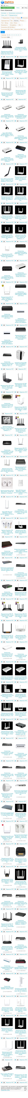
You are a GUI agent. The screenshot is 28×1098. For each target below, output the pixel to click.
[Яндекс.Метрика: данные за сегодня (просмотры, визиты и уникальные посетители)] (25, 1088)
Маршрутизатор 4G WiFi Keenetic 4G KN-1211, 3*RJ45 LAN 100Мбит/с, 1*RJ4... (7, 1030)
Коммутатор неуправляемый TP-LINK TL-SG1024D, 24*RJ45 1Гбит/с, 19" (7, 752)
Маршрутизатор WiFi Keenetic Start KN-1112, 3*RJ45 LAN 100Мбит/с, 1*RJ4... (21, 532)
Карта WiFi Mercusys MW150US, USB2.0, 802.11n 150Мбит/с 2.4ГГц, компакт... (20, 492)
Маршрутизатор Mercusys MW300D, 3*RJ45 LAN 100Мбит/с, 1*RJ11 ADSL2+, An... (7, 838)
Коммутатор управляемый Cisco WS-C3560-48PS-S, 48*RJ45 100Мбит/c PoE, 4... (7, 569)
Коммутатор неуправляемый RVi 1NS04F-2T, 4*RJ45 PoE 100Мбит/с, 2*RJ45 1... (21, 922)
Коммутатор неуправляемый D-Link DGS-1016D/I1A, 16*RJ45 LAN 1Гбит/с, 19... (7, 903)
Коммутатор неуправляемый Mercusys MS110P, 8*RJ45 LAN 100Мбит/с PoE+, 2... (7, 363)
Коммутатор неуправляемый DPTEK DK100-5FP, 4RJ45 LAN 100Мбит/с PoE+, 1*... (7, 405)
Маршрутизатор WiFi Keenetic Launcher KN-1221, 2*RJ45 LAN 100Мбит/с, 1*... (20, 236)
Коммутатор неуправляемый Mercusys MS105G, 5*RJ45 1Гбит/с (7, 987)
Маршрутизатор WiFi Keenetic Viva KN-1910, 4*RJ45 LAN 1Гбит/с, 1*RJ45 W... (20, 815)
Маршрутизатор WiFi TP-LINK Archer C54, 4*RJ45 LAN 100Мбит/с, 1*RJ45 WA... (7, 637)
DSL (20, 25)
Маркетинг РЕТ (10, 56)
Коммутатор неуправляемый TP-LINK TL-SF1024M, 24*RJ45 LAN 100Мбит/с (7, 452)
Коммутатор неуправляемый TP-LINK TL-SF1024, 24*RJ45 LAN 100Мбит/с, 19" (21, 511)
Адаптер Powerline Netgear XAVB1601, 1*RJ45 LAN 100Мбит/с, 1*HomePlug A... (20, 836)
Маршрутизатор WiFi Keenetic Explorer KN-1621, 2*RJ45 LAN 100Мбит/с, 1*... (7, 255)
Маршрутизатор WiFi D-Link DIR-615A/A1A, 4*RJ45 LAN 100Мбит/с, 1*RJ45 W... (7, 860)
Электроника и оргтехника (15, 13)
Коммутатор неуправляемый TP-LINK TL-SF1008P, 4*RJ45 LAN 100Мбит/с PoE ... (21, 574)
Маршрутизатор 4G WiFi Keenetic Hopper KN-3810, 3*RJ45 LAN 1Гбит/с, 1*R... (7, 714)
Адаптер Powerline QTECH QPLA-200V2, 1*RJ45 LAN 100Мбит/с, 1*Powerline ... (7, 492)
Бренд (6, 22)
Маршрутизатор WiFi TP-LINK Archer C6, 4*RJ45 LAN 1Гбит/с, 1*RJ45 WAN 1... (7, 925)
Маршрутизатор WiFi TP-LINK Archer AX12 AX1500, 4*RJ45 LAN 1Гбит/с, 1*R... (7, 53)
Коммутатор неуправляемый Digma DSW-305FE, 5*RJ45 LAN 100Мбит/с (7, 277)
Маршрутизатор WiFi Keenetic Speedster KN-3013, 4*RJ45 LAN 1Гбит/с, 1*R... (20, 198)
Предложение (6, 17)
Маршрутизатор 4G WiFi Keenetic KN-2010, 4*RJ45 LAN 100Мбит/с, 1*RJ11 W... (7, 733)
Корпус (15, 22)
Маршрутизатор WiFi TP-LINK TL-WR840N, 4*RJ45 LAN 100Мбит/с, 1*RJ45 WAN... (20, 450)
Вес (25, 29)
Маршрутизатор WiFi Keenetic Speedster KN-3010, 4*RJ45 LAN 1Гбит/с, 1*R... (20, 883)
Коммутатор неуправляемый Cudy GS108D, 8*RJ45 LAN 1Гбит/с (20, 156)
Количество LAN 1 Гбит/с (7, 29)
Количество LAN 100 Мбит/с (8, 27)
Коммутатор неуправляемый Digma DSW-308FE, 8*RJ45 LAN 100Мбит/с (21, 252)
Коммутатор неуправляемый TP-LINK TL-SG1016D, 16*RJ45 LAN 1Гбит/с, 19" (21, 774)
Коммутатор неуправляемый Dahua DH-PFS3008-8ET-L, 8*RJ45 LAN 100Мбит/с (20, 320)
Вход (26, 7)
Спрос (13, 17)
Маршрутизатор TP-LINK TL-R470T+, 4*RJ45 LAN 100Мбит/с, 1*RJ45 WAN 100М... (21, 1076)
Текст (2, 22)
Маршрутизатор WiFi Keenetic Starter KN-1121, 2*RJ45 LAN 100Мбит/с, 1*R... (7, 236)
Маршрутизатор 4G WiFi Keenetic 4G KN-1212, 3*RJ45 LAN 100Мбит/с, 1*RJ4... (21, 714)
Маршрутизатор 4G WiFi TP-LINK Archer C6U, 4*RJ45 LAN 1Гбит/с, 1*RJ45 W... (21, 430)
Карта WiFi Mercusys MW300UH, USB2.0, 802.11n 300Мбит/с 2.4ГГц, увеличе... (7, 513)
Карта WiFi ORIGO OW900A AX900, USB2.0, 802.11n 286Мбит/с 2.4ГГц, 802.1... (7, 134)
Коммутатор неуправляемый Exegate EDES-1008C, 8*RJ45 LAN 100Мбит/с (20, 137)
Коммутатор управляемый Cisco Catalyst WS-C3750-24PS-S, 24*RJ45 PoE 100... (20, 792)
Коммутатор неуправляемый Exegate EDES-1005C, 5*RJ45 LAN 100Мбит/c (7, 159)
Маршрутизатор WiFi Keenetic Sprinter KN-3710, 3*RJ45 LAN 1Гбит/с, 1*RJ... (7, 696)
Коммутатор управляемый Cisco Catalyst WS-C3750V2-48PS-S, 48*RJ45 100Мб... (20, 551)
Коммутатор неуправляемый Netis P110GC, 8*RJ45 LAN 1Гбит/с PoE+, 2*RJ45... (7, 593)
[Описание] (2, 57)
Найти (2, 32)
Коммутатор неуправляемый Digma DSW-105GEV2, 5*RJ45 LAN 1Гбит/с (7, 316)
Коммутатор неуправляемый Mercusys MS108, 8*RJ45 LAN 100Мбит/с (7, 967)
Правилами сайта (5, 1090)
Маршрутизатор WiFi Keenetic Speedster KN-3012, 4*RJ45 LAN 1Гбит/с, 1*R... (7, 470)
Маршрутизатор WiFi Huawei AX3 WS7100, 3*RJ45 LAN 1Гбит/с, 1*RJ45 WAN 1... (21, 92)
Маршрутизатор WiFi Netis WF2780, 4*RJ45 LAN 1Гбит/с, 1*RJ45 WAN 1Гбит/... (7, 387)
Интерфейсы (13, 25)
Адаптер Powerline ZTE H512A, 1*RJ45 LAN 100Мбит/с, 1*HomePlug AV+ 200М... (7, 532)
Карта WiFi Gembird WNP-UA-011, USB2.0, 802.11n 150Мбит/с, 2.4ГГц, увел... (7, 180)
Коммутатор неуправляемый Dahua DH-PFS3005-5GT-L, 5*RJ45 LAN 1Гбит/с (20, 274)
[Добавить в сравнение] (4, 57)
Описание (24, 17)
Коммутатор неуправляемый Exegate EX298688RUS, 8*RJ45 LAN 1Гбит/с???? (21, 116)
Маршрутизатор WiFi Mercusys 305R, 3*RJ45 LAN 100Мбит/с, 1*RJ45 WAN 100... (21, 1009)
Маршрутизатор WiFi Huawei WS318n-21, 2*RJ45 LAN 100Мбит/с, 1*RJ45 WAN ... (7, 1054)
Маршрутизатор (13, 15)
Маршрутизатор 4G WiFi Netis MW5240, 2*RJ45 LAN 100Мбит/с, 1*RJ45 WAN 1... (21, 385)
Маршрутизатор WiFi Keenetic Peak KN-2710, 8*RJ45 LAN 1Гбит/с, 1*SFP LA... (21, 637)
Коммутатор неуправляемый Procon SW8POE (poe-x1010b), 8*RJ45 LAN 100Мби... (7, 553)
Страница (3, 35)
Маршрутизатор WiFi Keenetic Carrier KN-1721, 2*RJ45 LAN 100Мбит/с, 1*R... (20, 217)
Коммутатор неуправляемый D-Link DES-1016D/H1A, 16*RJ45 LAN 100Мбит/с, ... (20, 946)
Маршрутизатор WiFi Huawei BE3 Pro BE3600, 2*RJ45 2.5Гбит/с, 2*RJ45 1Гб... (21, 49)
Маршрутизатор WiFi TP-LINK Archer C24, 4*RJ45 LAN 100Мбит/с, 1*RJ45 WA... (21, 408)
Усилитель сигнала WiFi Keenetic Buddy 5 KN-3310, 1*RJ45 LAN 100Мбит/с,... (7, 678)
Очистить (16, 20)
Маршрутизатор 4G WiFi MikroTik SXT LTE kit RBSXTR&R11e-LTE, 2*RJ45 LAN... (7, 795)
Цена (11, 22)
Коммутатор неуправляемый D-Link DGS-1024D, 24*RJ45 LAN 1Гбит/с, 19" (20, 903)
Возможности (4, 25)
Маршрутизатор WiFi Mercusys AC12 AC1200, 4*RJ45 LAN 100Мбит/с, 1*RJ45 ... (7, 948)
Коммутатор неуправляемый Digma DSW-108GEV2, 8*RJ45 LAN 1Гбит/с (20, 293)
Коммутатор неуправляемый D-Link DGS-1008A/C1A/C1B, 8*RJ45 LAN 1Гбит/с (7, 654)
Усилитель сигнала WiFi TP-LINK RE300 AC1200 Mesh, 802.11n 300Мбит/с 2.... (20, 990)
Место (22, 20)
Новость (19, 17)
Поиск (18, 7)
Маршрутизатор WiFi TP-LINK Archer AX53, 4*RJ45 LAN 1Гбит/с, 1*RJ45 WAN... (7, 615)
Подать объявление (7, 7)
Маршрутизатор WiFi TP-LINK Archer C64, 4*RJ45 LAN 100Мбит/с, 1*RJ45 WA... (21, 615)
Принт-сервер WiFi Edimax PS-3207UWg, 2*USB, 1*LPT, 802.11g (7, 1075)
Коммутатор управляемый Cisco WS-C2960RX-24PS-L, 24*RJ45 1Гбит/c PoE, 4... (7, 814)
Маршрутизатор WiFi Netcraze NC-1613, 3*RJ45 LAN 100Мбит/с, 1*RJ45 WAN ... (20, 72)
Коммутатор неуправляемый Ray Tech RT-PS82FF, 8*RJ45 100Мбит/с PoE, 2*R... (20, 732)
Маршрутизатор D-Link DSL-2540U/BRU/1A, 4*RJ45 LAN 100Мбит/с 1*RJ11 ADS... (20, 337)
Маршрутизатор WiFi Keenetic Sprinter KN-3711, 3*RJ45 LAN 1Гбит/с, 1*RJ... (7, 217)
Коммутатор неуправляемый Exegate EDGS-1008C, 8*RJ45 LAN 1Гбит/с (7, 116)
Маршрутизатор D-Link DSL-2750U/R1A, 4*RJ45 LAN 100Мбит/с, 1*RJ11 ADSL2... (7, 881)
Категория (3, 13)
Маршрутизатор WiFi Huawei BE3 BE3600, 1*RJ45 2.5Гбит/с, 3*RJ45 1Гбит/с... (7, 73)
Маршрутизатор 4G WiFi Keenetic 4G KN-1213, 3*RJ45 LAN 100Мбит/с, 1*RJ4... (21, 178)
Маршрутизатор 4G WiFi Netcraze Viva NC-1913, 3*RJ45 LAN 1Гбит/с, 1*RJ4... (7, 94)
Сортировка (4, 37)
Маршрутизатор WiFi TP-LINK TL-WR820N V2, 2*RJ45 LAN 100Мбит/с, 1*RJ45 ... (7, 298)
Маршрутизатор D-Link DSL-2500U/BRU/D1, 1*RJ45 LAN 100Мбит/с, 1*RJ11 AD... (21, 468)
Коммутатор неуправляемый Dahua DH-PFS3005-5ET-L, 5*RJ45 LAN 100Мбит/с (7, 342)
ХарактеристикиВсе (7, 20)
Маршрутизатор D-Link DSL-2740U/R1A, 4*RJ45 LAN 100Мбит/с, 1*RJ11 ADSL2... (21, 860)
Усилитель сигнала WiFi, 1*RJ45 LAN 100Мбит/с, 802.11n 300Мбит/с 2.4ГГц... (21, 364)
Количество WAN (18, 29)
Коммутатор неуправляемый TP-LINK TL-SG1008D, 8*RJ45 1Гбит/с (21, 655)
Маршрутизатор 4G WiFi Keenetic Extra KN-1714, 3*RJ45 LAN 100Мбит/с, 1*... (7, 198)
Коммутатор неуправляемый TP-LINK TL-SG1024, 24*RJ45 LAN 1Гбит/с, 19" (7, 774)
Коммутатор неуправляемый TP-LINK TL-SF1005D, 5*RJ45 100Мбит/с (21, 755)
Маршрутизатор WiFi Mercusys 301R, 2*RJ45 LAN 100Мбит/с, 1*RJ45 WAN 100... (7, 1009)
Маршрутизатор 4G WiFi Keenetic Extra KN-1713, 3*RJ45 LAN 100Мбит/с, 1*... (21, 594)
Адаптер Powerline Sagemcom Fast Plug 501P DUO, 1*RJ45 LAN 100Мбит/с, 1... (7, 428)
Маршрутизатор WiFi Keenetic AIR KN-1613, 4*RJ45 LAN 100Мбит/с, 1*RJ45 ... (21, 696)
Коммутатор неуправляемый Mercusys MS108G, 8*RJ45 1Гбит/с (20, 967)
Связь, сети (4, 15)
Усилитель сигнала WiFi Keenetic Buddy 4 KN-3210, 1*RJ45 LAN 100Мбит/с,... (20, 678)
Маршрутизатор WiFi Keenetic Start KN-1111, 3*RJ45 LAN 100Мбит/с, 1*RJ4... (21, 1032)
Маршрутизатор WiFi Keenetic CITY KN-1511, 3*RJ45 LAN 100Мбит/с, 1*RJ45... (21, 1052)
